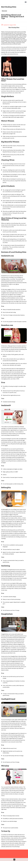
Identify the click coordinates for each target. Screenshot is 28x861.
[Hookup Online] (12, 2)
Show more (4, 10)
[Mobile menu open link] (25, 2)
